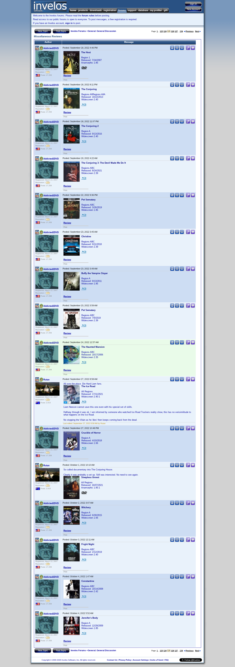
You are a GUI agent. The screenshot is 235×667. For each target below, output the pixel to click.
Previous (190, 31)
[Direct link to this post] (188, 49)
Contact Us (112, 660)
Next (197, 31)
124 (165, 31)
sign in (69, 23)
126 (172, 31)
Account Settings (141, 660)
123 (161, 31)
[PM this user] (172, 49)
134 (181, 31)
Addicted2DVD (51, 48)
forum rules (88, 15)
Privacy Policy (125, 660)
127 (176, 31)
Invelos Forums (78, 31)
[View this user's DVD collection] (182, 49)
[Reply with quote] (193, 49)
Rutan (46, 379)
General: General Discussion (102, 31)
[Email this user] (177, 49)
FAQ (167, 660)
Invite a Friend (156, 660)
